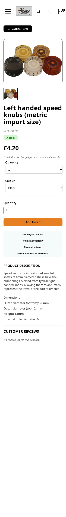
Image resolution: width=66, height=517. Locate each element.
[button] (33, 131)
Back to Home (17, 29)
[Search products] (38, 11)
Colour (10, 181)
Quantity (11, 162)
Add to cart (33, 222)
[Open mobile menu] (8, 11)
